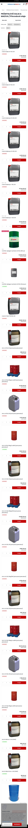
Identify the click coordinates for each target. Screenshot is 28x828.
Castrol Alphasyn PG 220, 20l (9, 118)
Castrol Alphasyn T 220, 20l (9, 217)
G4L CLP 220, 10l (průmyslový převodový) (12, 479)
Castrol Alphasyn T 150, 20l (8, 184)
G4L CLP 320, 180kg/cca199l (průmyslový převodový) (12, 641)
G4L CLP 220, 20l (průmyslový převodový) (12, 544)
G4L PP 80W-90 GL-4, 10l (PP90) (10, 771)
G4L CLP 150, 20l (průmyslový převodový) (12, 413)
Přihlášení (17, 0)
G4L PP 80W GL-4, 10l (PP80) (9, 739)
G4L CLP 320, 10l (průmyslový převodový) (12, 608)
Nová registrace (24, 0)
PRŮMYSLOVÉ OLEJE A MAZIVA (12, 10)
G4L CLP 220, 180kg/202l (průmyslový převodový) (11, 511)
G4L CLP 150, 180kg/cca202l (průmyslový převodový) (12, 380)
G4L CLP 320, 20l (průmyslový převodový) (12, 674)
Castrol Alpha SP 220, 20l (8, 51)
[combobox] (10, 24)
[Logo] (14, 4)
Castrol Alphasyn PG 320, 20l (9, 151)
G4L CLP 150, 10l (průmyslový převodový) (12, 348)
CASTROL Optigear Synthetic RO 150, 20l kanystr (14, 284)
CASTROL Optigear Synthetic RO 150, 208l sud (13, 251)
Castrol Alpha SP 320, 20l (8, 85)
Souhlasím (17, 824)
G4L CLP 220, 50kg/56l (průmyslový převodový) (14, 576)
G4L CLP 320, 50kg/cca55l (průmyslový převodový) (12, 706)
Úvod (3, 10)
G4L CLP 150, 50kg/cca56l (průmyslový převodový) (12, 446)
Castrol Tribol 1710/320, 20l (8, 316)
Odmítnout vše (7, 824)
